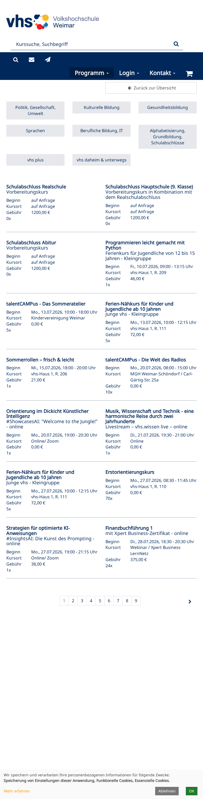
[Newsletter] (48, 59)
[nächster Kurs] (190, 602)
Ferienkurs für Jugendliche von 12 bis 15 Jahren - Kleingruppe (150, 250)
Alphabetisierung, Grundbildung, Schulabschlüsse (167, 137)
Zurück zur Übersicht (154, 88)
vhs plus (35, 160)
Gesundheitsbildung (167, 107)
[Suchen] (176, 44)
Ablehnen (167, 790)
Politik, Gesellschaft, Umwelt (35, 110)
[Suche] (16, 59)
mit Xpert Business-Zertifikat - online (146, 530)
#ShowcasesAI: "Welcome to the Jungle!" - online (52, 419)
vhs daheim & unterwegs (102, 160)
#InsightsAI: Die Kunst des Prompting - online (50, 536)
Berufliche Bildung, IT (101, 130)
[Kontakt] (32, 59)
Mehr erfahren (17, 790)
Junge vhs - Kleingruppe (139, 308)
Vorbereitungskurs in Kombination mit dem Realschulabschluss (149, 191)
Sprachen (35, 130)
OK (191, 790)
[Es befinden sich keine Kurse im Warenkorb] (189, 73)
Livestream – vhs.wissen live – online (149, 419)
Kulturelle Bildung (101, 107)
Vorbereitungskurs (36, 189)
